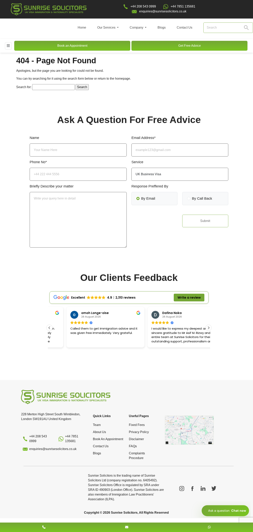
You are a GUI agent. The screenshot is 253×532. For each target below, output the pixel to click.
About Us (99, 432)
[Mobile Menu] (8, 45)
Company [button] (137, 27)
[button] (208, 328)
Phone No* (38, 162)
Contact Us (184, 27)
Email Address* (143, 138)
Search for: (23, 87)
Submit (205, 221)
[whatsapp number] (209, 527)
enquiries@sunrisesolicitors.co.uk (162, 11)
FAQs (133, 446)
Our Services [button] (106, 27)
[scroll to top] (126, 515)
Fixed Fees (137, 425)
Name (34, 138)
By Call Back (202, 198)
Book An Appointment (108, 439)
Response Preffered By (149, 186)
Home (82, 27)
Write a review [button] (189, 297)
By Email (148, 198)
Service (137, 162)
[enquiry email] (126, 527)
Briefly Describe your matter (52, 186)
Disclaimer (136, 439)
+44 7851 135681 (183, 6)
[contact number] (43, 527)
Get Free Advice (189, 45)
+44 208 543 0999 (143, 6)
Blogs (162, 27)
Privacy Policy (139, 432)
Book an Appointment (72, 45)
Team (97, 425)
